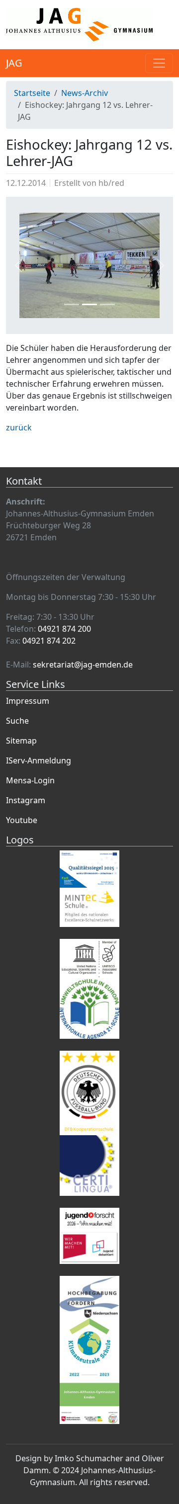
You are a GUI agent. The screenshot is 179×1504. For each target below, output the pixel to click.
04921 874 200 (64, 628)
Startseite (32, 92)
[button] (18, 265)
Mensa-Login (30, 780)
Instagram (25, 800)
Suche (17, 720)
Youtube (21, 820)
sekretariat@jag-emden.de (83, 664)
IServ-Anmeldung (38, 760)
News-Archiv (84, 92)
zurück (19, 427)
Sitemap (21, 740)
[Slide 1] (71, 304)
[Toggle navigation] (159, 63)
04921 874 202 (49, 640)
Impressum (27, 700)
